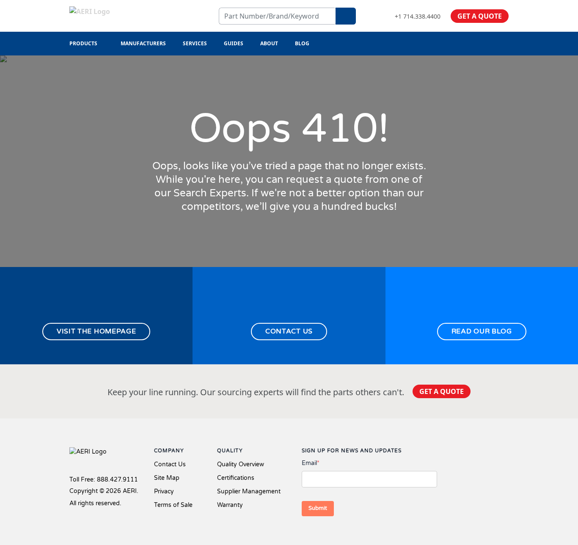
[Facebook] (462, 452)
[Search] (346, 16)
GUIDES (233, 43)
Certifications (235, 478)
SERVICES (195, 43)
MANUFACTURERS (143, 43)
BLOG (302, 43)
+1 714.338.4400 (417, 16)
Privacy (164, 491)
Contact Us (170, 464)
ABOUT (269, 43)
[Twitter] (478, 452)
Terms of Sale (173, 505)
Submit (317, 508)
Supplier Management (249, 491)
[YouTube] (505, 452)
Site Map (166, 478)
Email (310, 463)
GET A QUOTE (479, 16)
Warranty (230, 505)
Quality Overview (240, 464)
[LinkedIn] (491, 452)
